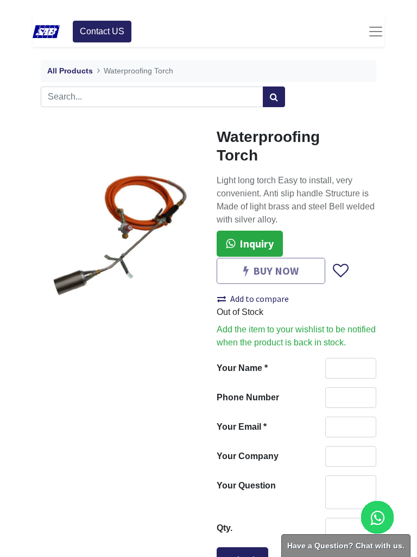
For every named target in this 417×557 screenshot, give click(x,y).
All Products (70, 71)
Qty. (224, 528)
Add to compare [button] (259, 298)
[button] (340, 271)
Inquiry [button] (256, 243)
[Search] (274, 96)
